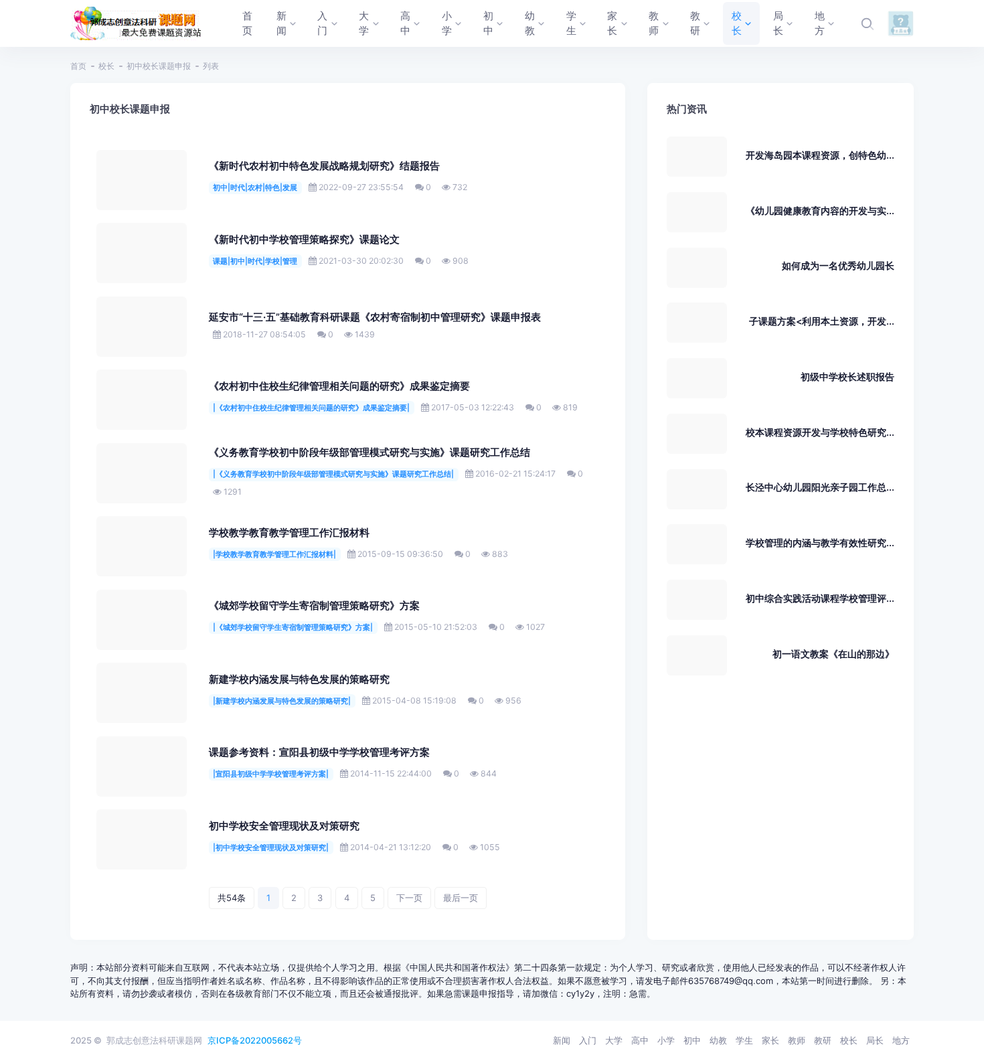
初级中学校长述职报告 (847, 376)
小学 (666, 1040)
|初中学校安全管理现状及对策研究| (271, 847)
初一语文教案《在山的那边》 (833, 653)
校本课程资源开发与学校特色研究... (820, 432)
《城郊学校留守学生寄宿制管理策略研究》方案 (314, 606)
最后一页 (460, 897)
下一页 (409, 897)
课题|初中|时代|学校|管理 (255, 261)
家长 (770, 1040)
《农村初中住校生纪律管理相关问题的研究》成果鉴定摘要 (339, 386)
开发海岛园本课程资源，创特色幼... (820, 155)
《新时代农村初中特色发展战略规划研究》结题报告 (324, 166)
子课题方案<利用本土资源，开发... (821, 321)
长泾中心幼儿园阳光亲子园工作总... (820, 487)
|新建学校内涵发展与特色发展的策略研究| (282, 701)
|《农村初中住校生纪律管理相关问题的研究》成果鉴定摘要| (311, 407)
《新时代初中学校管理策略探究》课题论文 (304, 240)
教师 (796, 1040)
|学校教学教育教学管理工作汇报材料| (274, 554)
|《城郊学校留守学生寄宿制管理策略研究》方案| (293, 627)
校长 (106, 66)
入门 (587, 1040)
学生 (744, 1040)
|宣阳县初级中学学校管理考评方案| (271, 774)
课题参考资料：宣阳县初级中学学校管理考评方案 (319, 752)
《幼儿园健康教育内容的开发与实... (820, 210)
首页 (78, 66)
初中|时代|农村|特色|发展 (255, 187)
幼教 (718, 1040)
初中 (692, 1040)
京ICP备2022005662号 (255, 1040)
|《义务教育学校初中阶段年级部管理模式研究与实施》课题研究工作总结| (333, 474)
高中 (640, 1040)
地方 (901, 1040)
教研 (822, 1040)
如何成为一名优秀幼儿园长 (838, 265)
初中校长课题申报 (159, 66)
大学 (614, 1040)
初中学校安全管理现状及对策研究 (284, 826)
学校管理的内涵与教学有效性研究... (820, 542)
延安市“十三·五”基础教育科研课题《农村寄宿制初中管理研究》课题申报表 (375, 317)
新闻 (561, 1040)
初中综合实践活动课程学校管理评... (820, 598)
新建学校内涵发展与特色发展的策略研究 (299, 679)
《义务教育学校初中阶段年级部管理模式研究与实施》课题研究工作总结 (369, 452)
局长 (875, 1040)
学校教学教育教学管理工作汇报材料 (289, 533)
